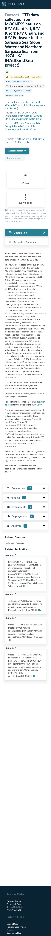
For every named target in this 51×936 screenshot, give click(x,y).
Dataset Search (14, 901)
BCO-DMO (36, 404)
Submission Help (14, 933)
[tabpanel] (25, 363)
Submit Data (12, 924)
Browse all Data (14, 904)
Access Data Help (15, 907)
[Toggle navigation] (47, 4)
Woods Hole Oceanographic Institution (23, 117)
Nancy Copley (24, 115)
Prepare (10, 930)
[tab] (26, 232)
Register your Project (16, 927)
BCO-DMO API (14, 910)
